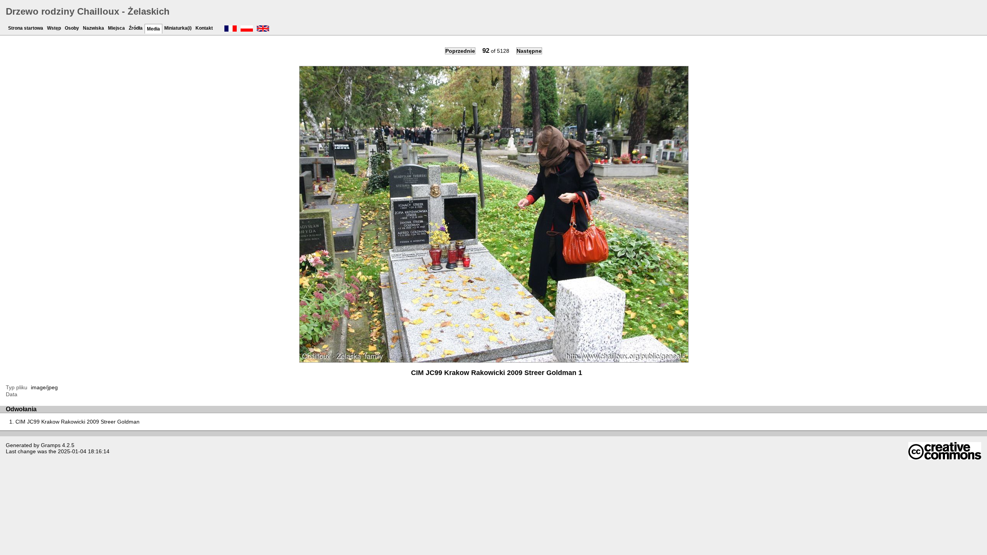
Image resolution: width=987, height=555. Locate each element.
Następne (529, 51)
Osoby (72, 28)
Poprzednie (460, 51)
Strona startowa (25, 28)
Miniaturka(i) (178, 28)
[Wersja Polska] (247, 29)
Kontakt (204, 28)
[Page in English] (263, 29)
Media (153, 29)
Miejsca (116, 28)
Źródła (136, 28)
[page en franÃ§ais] (230, 29)
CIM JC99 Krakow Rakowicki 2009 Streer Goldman (77, 422)
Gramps (51, 445)
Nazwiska (93, 28)
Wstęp (54, 28)
